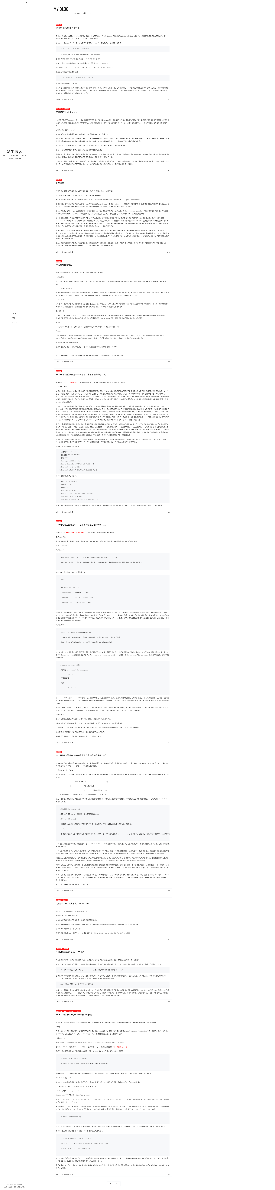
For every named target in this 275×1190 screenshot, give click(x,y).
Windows (59, 109)
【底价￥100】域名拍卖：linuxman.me (72, 903)
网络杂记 (58, 24)
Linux (65, 1011)
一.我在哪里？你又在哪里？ (75, 532)
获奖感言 (60, 183)
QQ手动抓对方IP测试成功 (67, 112)
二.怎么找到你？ (71, 382)
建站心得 (65, 900)
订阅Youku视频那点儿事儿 (67, 28)
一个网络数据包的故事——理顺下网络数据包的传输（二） (81, 524)
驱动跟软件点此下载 (120, 1047)
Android (59, 948)
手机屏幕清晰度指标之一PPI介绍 (70, 952)
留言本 (14, 318)
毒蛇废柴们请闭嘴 (64, 264)
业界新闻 (58, 900)
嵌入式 (79, 1011)
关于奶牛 (15, 322)
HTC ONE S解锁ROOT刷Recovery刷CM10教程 (74, 1014)
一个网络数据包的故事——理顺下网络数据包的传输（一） (81, 755)
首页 (14, 313)
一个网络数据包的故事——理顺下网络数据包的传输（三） (81, 374)
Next (112, 1183)
